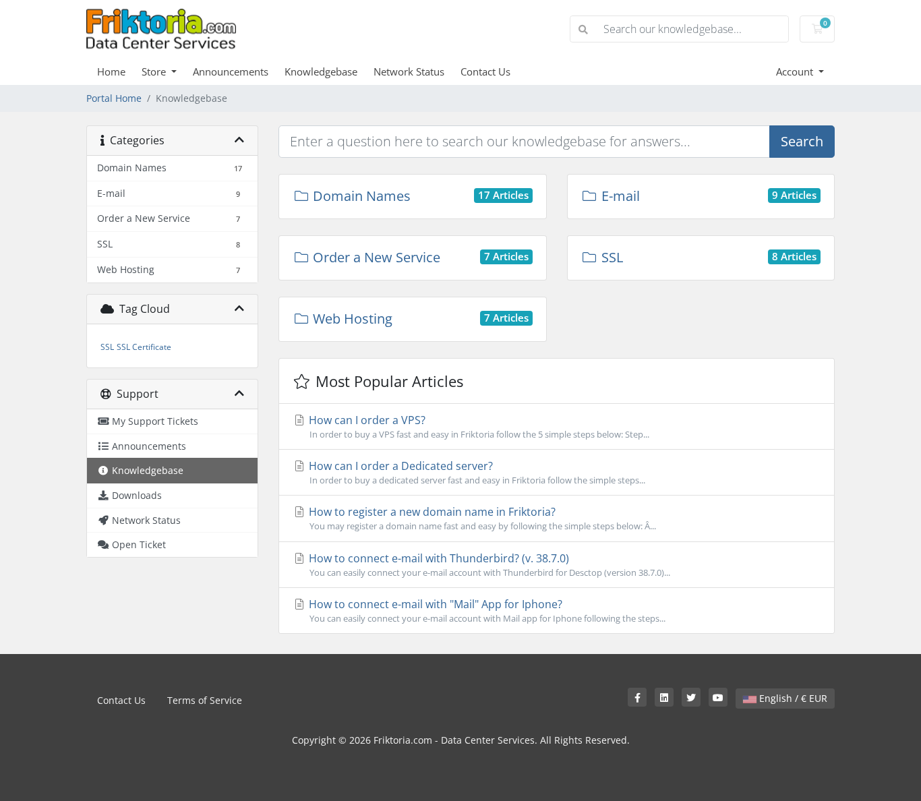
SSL (107, 347)
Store (155, 71)
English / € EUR (791, 698)
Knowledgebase (321, 71)
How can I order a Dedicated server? (475, 472)
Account (796, 71)
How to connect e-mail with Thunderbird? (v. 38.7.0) (488, 564)
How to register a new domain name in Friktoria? (481, 518)
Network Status (409, 71)
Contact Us (485, 71)
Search (802, 141)
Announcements (230, 71)
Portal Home (114, 98)
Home (111, 71)
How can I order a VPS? (477, 426)
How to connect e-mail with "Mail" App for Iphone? (485, 610)
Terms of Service (204, 700)
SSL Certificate (144, 347)
